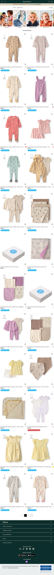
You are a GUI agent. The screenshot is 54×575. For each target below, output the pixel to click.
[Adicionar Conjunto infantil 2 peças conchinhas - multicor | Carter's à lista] (25, 354)
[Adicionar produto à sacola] (25, 64)
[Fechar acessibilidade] (53, 14)
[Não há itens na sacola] (52, 1)
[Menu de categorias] (2, 1)
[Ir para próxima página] (31, 515)
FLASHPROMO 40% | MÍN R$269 (34, 430)
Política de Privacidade (13, 567)
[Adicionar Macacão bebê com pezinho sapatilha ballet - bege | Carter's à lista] (52, 474)
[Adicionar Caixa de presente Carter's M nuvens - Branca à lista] (52, 274)
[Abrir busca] (5, 1)
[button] (45, 572)
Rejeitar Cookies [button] (46, 569)
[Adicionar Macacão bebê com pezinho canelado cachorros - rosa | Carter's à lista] (25, 114)
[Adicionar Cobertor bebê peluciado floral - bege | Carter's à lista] (52, 234)
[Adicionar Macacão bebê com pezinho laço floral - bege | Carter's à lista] (52, 34)
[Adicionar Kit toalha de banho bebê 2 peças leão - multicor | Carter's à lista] (25, 394)
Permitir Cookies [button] (46, 566)
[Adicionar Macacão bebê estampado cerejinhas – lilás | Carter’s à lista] (52, 74)
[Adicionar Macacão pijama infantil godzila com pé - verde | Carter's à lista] (25, 154)
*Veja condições (37, 4)
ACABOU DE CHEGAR (5, 70)
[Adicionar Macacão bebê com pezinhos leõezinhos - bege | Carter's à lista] (25, 74)
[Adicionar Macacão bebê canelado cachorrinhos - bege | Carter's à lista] (25, 34)
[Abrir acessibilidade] (52, 16)
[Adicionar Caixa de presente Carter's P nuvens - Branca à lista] (25, 234)
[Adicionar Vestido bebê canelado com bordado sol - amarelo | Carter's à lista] (52, 434)
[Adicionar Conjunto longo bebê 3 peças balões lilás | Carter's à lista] (52, 394)
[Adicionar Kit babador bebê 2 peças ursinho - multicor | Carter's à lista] (52, 354)
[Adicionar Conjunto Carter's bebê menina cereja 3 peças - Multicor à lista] (25, 314)
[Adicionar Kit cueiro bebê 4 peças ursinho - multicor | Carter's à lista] (52, 194)
